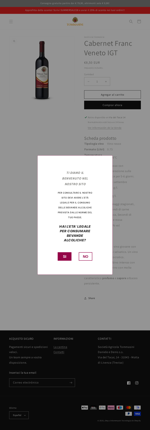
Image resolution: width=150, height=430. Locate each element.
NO (85, 256)
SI (64, 256)
